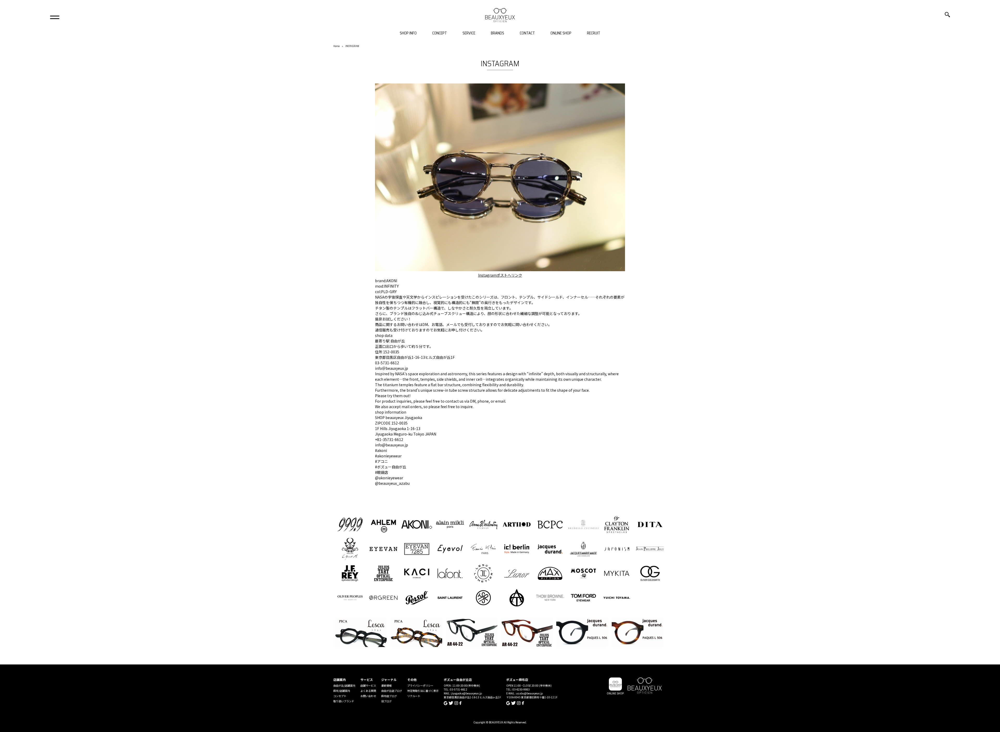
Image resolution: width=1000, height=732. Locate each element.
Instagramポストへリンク (500, 275)
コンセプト (339, 696)
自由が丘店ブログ (391, 691)
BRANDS (497, 33)
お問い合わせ (368, 696)
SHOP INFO (408, 33)
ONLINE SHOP (561, 33)
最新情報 (386, 685)
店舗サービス (368, 685)
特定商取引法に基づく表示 (423, 691)
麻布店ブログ (389, 696)
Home (336, 46)
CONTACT (527, 33)
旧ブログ (386, 701)
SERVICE (469, 33)
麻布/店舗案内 (341, 691)
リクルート (413, 696)
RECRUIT (593, 33)
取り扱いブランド (343, 701)
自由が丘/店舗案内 (344, 685)
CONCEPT (439, 33)
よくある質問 (368, 691)
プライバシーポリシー (420, 685)
